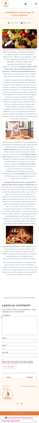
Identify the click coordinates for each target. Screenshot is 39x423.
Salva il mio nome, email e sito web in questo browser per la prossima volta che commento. (18, 362)
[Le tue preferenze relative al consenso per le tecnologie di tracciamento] (1, 317)
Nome (4, 338)
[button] (25, 4)
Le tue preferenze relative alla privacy (20, 418)
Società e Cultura (14, 22)
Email (4, 345)
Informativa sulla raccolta (11, 421)
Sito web (5, 352)
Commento (6, 315)
